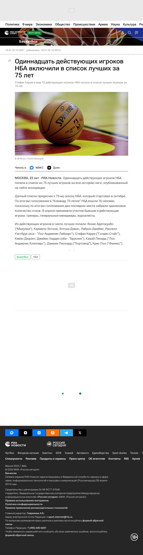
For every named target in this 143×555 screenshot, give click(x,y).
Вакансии (11, 473)
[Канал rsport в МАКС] (11, 432)
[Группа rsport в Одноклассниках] (52, 432)
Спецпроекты (13, 458)
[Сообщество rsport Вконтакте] (39, 432)
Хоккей (69, 453)
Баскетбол (22, 256)
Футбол (9, 453)
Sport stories (119, 453)
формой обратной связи (19, 535)
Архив (136, 458)
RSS (126, 458)
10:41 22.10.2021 (15, 50)
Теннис (134, 453)
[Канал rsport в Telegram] (66, 432)
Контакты (114, 458)
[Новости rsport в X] (79, 432)
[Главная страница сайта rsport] (23, 33)
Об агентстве (97, 458)
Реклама (31, 458)
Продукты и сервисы (53, 458)
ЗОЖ (58, 453)
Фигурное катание (28, 453)
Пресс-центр (77, 458)
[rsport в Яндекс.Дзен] (25, 432)
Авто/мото (83, 453)
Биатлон (47, 453)
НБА (35, 256)
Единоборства (100, 453)
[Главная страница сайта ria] (6, 33)
